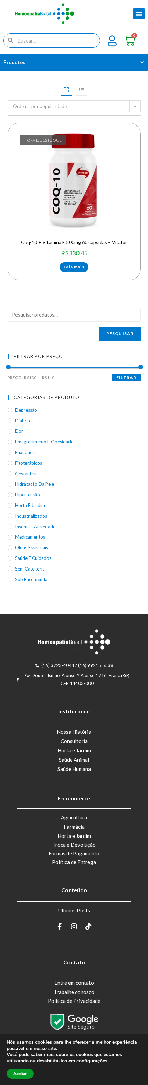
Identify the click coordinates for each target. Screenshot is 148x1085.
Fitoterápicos (28, 463)
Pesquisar (120, 333)
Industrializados (31, 516)
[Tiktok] (88, 926)
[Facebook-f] (59, 926)
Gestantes (25, 473)
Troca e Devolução (74, 845)
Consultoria (74, 741)
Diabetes (24, 420)
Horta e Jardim (74, 750)
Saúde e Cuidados (33, 558)
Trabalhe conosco (74, 992)
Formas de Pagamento (74, 853)
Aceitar (20, 1073)
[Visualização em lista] (81, 90)
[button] (139, 13)
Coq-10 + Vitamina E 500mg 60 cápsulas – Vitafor (74, 242)
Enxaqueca (26, 452)
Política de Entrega (74, 862)
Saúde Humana (74, 769)
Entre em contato (74, 982)
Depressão (26, 410)
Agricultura (74, 817)
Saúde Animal (74, 759)
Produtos (14, 62)
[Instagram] (74, 926)
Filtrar (126, 377)
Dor (19, 431)
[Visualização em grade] (66, 90)
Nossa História (74, 732)
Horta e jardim (30, 505)
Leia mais (74, 266)
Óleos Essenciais (31, 547)
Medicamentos (30, 537)
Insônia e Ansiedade (35, 526)
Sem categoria (30, 569)
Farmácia (74, 826)
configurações (91, 1061)
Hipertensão (27, 494)
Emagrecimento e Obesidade (44, 441)
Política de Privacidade (74, 1001)
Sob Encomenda (31, 579)
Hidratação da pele (34, 484)
